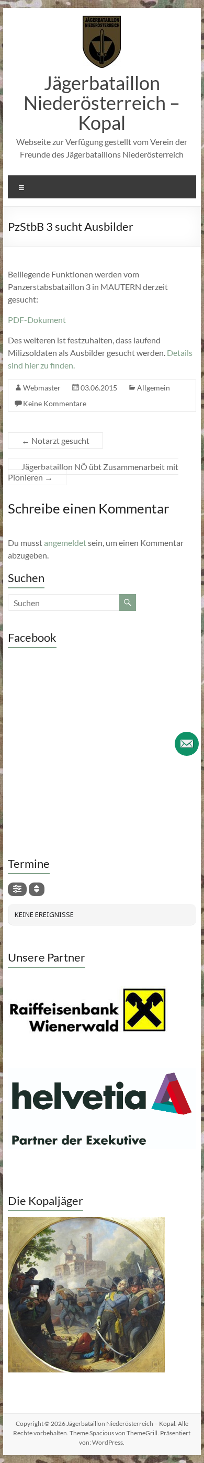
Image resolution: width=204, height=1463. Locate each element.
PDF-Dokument (37, 320)
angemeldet (65, 543)
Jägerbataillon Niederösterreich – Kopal (102, 102)
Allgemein (153, 387)
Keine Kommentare (54, 403)
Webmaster (42, 387)
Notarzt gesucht (55, 440)
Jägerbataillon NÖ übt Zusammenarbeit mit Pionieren (93, 472)
